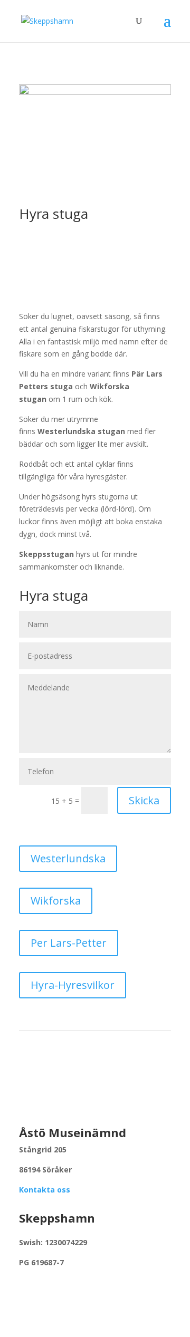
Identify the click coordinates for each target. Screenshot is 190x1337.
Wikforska (56, 900)
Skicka (144, 800)
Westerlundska (68, 858)
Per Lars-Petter (69, 943)
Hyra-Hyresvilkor (73, 985)
